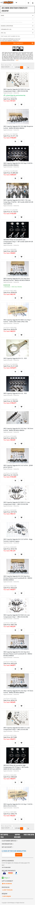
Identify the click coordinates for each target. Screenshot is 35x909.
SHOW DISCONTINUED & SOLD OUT (11, 39)
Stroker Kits (16, 93)
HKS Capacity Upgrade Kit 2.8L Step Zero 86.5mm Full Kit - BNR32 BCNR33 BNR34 (17, 279)
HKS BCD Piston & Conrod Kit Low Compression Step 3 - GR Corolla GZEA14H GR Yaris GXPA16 (18, 241)
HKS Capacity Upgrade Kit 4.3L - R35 (15, 393)
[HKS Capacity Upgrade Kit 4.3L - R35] (17, 384)
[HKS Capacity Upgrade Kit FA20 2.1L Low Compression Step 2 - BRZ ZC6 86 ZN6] (17, 718)
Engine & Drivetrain (8, 93)
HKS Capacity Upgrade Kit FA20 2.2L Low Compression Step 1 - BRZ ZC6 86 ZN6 (17, 616)
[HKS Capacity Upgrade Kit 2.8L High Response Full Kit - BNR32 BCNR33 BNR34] (17, 116)
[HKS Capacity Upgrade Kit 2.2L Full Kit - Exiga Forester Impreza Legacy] (17, 529)
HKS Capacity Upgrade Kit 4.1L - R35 (15, 358)
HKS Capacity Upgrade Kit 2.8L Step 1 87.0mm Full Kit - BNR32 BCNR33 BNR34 (18, 692)
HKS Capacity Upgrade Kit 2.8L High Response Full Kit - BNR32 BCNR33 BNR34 (18, 127)
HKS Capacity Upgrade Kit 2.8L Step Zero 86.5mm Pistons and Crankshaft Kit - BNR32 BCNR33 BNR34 (18, 653)
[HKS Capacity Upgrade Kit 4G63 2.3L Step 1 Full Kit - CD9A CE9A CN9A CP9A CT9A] (17, 310)
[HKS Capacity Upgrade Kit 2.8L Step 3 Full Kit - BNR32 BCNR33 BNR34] (17, 153)
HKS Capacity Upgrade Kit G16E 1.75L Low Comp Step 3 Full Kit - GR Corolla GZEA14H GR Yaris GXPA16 (18, 202)
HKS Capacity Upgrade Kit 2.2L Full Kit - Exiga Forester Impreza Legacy (18, 540)
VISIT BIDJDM (7, 896)
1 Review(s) (7, 286)
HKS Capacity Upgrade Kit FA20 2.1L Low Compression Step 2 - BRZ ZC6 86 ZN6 (17, 728)
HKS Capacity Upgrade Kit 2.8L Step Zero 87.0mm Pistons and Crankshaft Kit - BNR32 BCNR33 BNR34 (18, 578)
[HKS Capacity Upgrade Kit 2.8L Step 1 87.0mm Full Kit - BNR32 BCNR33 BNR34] (17, 681)
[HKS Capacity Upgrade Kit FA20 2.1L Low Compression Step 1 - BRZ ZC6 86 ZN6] (17, 492)
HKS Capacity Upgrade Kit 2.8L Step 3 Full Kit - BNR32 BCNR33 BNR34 (18, 164)
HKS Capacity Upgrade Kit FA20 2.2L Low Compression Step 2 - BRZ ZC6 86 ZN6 (17, 90)
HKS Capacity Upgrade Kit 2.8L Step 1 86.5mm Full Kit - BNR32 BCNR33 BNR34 (18, 429)
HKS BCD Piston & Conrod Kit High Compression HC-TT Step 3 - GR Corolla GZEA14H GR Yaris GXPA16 (16, 767)
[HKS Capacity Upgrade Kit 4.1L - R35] (17, 347)
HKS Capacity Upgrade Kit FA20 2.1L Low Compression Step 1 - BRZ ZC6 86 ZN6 (17, 503)
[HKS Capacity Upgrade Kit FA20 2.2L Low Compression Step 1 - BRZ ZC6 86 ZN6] (17, 605)
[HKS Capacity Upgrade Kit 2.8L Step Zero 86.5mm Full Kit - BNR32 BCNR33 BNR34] (17, 269)
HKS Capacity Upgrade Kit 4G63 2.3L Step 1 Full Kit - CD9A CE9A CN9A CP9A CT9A (17, 321)
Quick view (17, 83)
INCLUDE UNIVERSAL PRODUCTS (10, 41)
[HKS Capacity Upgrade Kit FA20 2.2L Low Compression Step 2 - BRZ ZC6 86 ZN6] (17, 79)
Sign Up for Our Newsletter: (14, 851)
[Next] (28, 67)
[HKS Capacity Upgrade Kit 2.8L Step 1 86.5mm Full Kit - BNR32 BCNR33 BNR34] (17, 419)
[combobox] (17, 29)
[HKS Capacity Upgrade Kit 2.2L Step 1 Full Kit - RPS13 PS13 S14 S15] (17, 794)
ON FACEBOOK (7, 883)
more (17, 60)
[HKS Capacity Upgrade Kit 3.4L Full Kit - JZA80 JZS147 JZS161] (17, 456)
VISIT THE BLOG (7, 890)
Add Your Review (17, 286)
